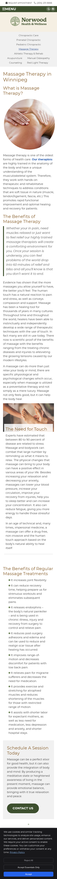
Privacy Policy (17, 852)
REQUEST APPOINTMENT (20, 3)
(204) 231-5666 (44, 3)
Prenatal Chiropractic (28, 40)
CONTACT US (23, 808)
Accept (28, 874)
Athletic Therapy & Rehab (28, 54)
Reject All (28, 860)
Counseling (15, 63)
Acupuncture (14, 58)
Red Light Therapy (37, 63)
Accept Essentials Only (29, 867)
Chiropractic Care (28, 35)
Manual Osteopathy (38, 58)
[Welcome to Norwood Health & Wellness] (28, 25)
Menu (10, 9)
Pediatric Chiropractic (28, 44)
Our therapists (42, 159)
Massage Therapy (28, 49)
